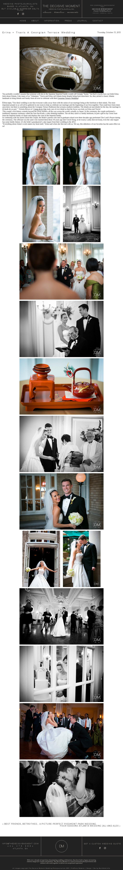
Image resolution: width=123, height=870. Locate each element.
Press (68, 21)
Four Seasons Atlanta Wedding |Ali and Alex (89, 826)
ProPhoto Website (78, 868)
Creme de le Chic (40, 109)
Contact (98, 21)
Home (23, 21)
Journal (82, 21)
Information (51, 21)
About (35, 21)
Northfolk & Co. (104, 868)
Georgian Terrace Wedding (68, 98)
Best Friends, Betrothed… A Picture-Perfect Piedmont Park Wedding (50, 824)
